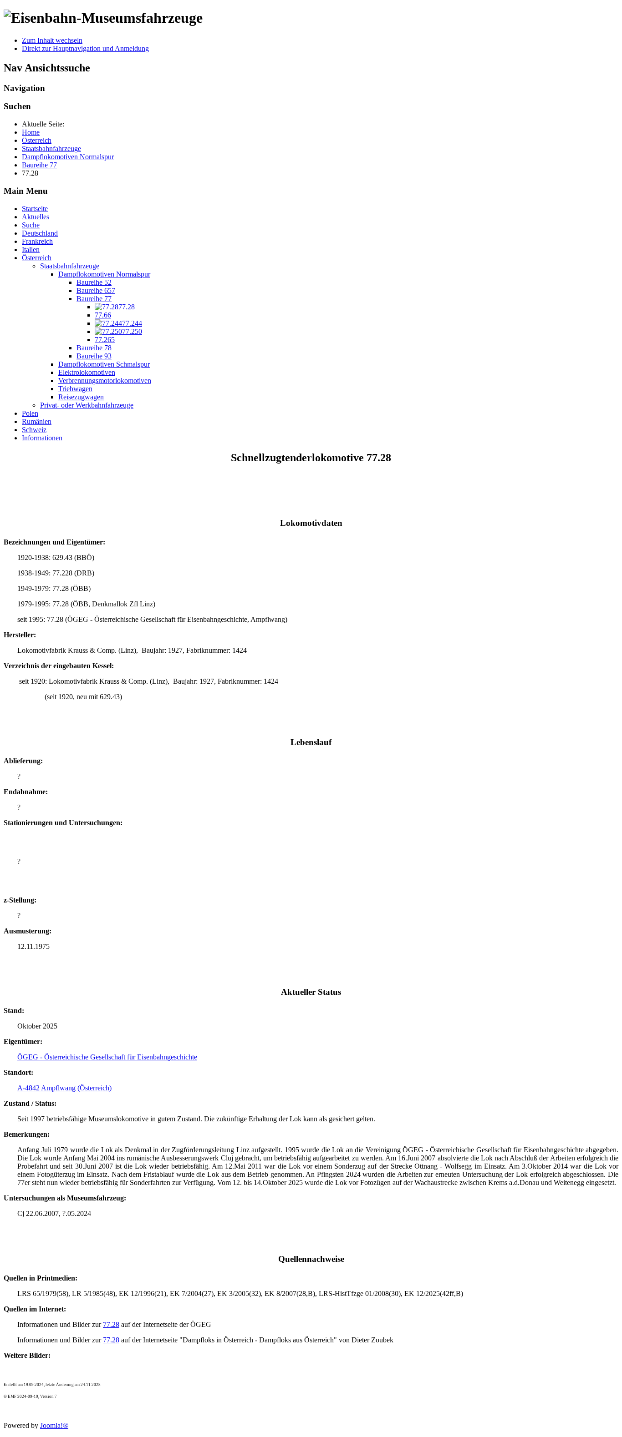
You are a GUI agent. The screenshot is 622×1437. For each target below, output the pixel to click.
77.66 (103, 315)
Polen (30, 413)
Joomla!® (54, 1425)
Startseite (35, 208)
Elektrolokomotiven (86, 372)
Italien (31, 249)
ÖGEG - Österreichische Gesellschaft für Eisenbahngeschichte (107, 1057)
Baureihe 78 (94, 348)
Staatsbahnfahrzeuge (69, 266)
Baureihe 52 (94, 282)
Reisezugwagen (81, 397)
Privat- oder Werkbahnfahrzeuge (86, 405)
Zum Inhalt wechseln (52, 40)
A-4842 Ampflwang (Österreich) (64, 1088)
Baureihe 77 (94, 299)
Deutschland (40, 233)
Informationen (42, 438)
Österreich (36, 258)
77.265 (105, 339)
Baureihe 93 (94, 356)
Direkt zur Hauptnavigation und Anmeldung (85, 48)
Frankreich (37, 241)
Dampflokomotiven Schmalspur (104, 364)
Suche (31, 225)
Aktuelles (35, 217)
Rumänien (36, 421)
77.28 (111, 1324)
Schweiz (34, 430)
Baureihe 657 (95, 290)
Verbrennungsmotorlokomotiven (104, 380)
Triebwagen (75, 389)
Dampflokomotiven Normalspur (104, 274)
